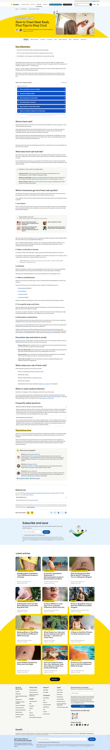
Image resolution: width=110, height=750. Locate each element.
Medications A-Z (19, 699)
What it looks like (34, 39)
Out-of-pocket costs (20, 707)
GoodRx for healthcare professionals (34, 695)
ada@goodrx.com (90, 733)
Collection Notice (60, 699)
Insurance (18, 691)
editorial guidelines (31, 507)
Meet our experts (36, 478)
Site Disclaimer (60, 696)
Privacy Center (60, 692)
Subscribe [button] (46, 532)
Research (45, 702)
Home (17, 9)
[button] (55, 4)
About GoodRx (46, 697)
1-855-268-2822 (82, 733)
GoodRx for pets (19, 712)
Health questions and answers (35, 717)
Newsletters (31, 706)
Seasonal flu (31, 715)
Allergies (31, 708)
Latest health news (33, 701)
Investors (45, 711)
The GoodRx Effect (47, 704)
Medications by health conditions (20, 702)
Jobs (44, 709)
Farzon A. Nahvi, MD (49, 29)
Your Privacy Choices (61, 707)
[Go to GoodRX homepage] (15, 4)
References (83, 39)
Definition (26, 39)
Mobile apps (18, 693)
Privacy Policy (49, 539)
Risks (55, 39)
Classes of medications (20, 705)
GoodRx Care (18, 716)
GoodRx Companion (20, 714)
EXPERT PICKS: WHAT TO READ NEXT (31, 169)
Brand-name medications (21, 710)
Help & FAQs (45, 690)
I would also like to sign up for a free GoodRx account (34, 535)
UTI (30, 710)
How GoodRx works (33, 690)
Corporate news (46, 714)
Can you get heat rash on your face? (24, 417)
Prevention (49, 39)
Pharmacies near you (33, 692)
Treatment (42, 39)
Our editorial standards (23, 478)
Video (30, 703)
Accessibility (45, 692)
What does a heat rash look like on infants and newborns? (29, 406)
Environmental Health (34, 9)
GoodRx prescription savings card (21, 697)
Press (44, 700)
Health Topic (24, 9)
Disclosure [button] (63, 82)
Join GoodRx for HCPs (94, 1)
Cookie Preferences (61, 701)
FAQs (70, 39)
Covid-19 (31, 712)
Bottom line (76, 39)
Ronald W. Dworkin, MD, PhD (33, 29)
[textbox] (32, 532)
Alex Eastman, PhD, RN (31, 464)
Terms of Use (35, 539)
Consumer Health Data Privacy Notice (61, 704)
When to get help (63, 39)
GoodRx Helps (46, 707)
